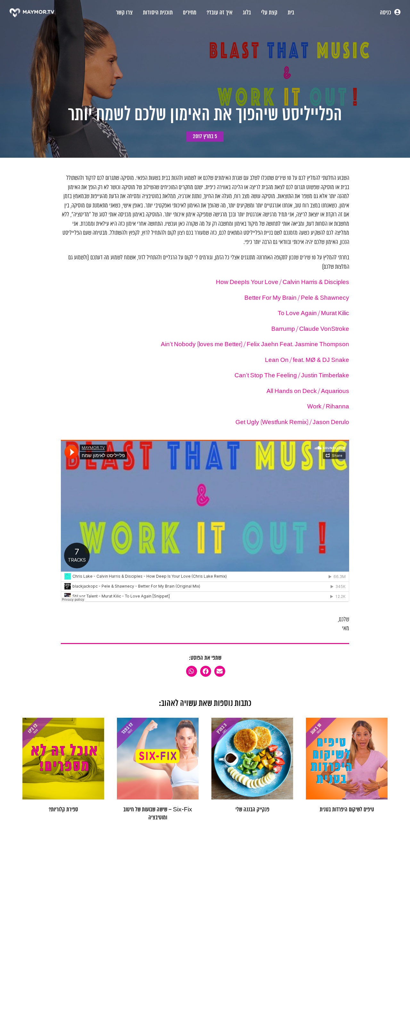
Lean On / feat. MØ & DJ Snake (307, 360)
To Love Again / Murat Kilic (313, 313)
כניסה (386, 12)
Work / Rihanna (328, 407)
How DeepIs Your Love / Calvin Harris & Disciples (282, 282)
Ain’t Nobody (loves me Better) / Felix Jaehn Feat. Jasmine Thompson (255, 344)
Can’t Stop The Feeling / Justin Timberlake (291, 375)
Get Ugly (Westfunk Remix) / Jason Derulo (292, 422)
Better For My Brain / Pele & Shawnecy (296, 298)
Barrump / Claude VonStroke (310, 329)
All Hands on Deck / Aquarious (307, 391)
